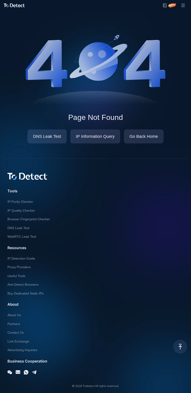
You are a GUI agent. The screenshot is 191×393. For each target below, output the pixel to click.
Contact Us (15, 332)
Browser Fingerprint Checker (28, 219)
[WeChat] (9, 372)
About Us (14, 315)
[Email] (18, 372)
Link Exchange (18, 341)
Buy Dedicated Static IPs (25, 293)
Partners (13, 324)
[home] (14, 5)
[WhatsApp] (26, 372)
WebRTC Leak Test (21, 236)
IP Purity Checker (20, 201)
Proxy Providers (19, 267)
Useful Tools (16, 276)
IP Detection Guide (21, 258)
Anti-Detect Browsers (22, 284)
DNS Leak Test (18, 228)
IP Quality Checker (21, 210)
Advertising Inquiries (22, 350)
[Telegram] (34, 372)
